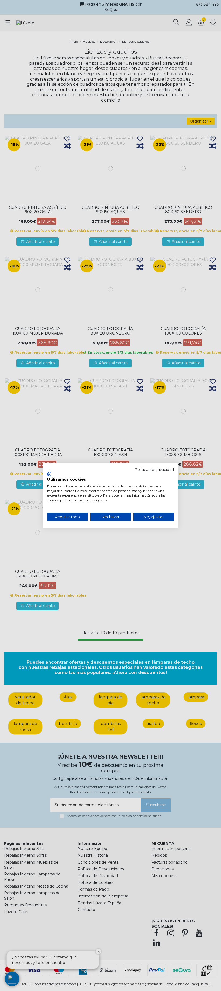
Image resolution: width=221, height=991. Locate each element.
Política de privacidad (154, 469)
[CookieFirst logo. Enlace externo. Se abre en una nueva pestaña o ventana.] (49, 474)
